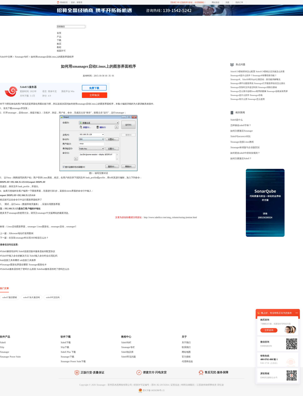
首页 (59, 33)
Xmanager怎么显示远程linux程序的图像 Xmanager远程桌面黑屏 (259, 91)
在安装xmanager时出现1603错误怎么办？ (28, 238)
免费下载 (94, 88)
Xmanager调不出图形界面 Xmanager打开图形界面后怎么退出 (257, 83)
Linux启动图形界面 (16, 226)
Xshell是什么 (236, 120)
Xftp (2, 347)
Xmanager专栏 (21, 57)
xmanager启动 (57, 226)
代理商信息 (187, 361)
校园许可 (61, 51)
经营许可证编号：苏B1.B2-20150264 (151, 385)
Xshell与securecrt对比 (240, 136)
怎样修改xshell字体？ (240, 125)
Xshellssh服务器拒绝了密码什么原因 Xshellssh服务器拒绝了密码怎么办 (34, 269)
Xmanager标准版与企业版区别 (244, 147)
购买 (59, 44)
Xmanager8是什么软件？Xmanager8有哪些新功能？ (253, 75)
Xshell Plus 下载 (68, 352)
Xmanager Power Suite (10, 357)
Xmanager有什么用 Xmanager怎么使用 (247, 99)
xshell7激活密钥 (9, 297)
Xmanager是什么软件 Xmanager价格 (246, 95)
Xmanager (4, 352)
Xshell (3, 342)
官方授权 (186, 357)
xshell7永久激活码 (31, 297)
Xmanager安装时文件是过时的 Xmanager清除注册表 (253, 87)
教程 (59, 47)
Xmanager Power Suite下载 (73, 361)
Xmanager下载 (67, 357)
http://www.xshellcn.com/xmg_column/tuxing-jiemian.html (170, 217)
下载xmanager (14, 108)
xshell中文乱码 (52, 297)
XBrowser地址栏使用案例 (21, 233)
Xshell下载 (66, 342)
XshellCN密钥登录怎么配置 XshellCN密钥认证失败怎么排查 (257, 71)
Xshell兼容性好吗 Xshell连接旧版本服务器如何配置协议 (27, 251)
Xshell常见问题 (128, 357)
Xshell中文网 (6, 57)
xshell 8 (72, 19)
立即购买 (94, 95)
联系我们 (186, 347)
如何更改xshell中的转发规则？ (245, 153)
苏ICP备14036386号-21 (154, 390)
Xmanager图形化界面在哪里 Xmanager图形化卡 (23, 264)
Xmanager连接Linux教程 (242, 142)
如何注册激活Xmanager (241, 131)
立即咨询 (268, 330)
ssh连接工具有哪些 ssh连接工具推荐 (18, 260)
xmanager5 (71, 226)
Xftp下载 (65, 347)
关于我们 (186, 342)
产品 (59, 37)
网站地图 (186, 352)
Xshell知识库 (127, 352)
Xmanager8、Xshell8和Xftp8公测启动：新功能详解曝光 (255, 79)
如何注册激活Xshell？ (241, 158)
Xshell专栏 (126, 342)
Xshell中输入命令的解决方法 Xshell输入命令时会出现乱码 (28, 256)
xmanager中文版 (45, 213)
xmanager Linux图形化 (38, 226)
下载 (59, 40)
